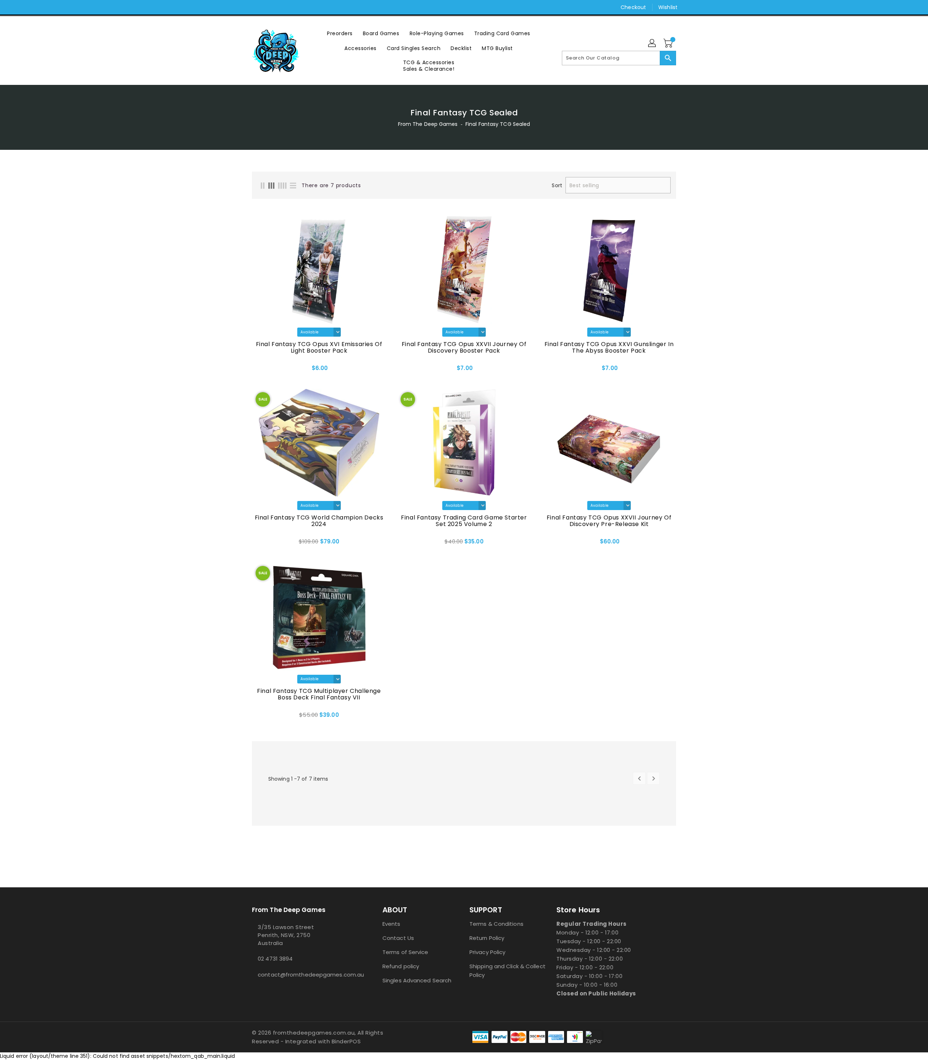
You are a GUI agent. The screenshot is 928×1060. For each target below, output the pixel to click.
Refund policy (400, 966)
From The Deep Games (428, 124)
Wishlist (668, 7)
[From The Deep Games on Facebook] (241, 7)
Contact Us (398, 938)
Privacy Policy (487, 952)
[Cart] (669, 43)
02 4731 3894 (275, 958)
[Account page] (652, 43)
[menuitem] (340, 33)
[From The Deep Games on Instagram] (255, 7)
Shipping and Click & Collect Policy (507, 970)
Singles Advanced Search (416, 980)
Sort (557, 185)
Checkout (633, 7)
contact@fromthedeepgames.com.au (303, 974)
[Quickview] (277, 370)
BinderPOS (346, 1041)
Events (391, 924)
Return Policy (486, 938)
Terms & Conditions (496, 924)
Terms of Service (405, 952)
